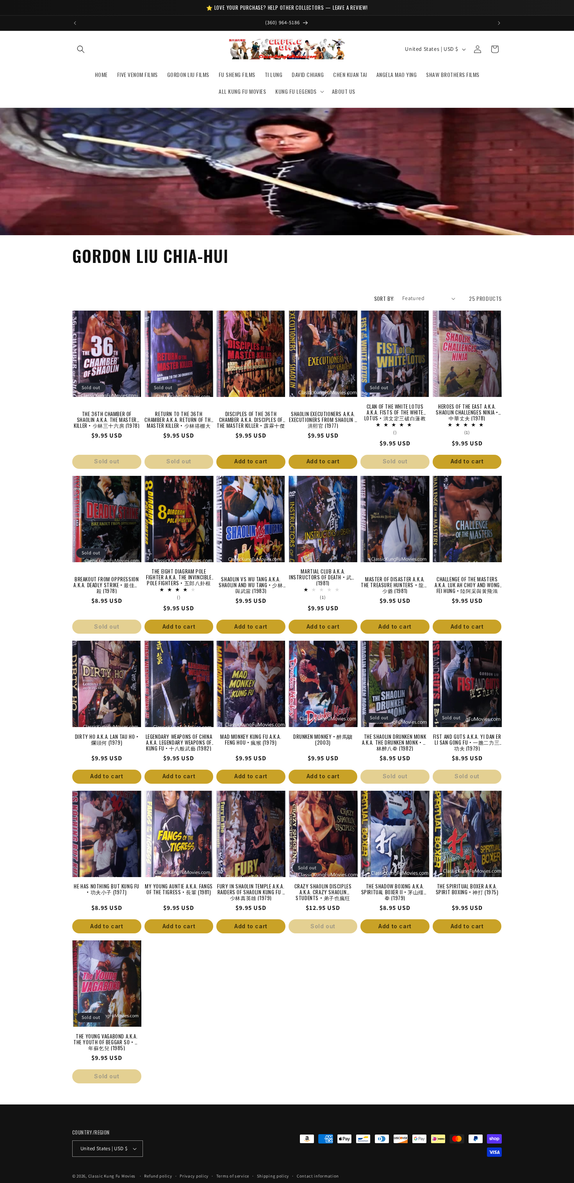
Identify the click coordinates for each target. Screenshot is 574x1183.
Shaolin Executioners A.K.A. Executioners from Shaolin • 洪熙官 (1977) (323, 417)
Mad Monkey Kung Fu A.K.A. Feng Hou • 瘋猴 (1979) (250, 739)
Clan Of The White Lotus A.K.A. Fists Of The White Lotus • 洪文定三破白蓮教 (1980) (395, 409)
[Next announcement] (499, 23)
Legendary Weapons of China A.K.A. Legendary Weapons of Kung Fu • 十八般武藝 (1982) (179, 739)
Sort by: (384, 298)
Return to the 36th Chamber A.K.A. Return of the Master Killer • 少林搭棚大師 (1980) (178, 417)
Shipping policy (273, 1176)
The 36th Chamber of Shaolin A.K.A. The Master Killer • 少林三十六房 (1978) (106, 417)
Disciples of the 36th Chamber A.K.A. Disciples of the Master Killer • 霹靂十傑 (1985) (251, 417)
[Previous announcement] (75, 23)
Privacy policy (194, 1176)
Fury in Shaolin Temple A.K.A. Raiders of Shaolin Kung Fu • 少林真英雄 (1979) (250, 889)
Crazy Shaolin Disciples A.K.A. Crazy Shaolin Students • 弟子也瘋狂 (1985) (323, 889)
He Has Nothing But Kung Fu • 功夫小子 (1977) (106, 889)
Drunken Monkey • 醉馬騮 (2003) (323, 739)
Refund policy (158, 1176)
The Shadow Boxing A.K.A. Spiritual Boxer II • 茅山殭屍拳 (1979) (395, 889)
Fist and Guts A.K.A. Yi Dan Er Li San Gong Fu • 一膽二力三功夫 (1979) (467, 739)
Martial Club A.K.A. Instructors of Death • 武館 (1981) (323, 574)
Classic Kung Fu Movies (111, 1176)
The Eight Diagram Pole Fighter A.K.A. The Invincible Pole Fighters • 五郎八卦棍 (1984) (178, 574)
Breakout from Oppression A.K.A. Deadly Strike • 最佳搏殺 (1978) (106, 582)
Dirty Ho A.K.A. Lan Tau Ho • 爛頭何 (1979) (107, 739)
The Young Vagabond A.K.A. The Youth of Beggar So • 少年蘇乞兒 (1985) (106, 1039)
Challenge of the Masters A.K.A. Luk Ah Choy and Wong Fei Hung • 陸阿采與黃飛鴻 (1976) (467, 582)
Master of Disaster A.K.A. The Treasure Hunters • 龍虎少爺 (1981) (395, 582)
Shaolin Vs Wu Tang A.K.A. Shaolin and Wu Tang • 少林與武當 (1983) (251, 582)
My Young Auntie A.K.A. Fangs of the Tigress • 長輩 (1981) (179, 889)
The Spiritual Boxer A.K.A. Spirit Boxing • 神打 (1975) (467, 889)
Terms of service (232, 1176)
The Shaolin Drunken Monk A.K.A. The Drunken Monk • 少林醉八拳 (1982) (395, 739)
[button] (80, 49)
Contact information (318, 1176)
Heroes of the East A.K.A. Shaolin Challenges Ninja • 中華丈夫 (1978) (467, 409)
